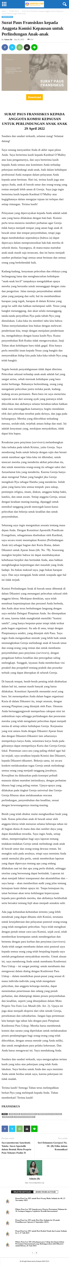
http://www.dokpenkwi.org (34, 1183)
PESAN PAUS (14, 11)
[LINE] (34, 47)
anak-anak (14, 1114)
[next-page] (36, 1252)
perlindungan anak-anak (50, 1114)
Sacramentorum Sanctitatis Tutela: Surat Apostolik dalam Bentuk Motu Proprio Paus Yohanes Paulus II (16, 1147)
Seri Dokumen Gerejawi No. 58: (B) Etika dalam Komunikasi (52, 1146)
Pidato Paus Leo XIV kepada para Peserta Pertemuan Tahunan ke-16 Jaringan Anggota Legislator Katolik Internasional (41, 1210)
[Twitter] (12, 47)
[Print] (27, 47)
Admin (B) (8, 39)
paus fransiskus (29, 1114)
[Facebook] (5, 47)
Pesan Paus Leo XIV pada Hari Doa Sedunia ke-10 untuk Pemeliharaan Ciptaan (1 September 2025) (37, 1221)
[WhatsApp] (19, 47)
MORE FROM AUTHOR (46, 1192)
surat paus (7, 1117)
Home (4, 11)
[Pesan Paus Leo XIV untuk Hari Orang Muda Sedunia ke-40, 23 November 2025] (8, 1201)
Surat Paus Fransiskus (24, 1117)
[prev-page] (32, 1252)
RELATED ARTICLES (22, 1192)
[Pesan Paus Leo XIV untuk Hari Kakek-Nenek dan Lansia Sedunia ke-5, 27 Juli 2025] (8, 1233)
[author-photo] (34, 1167)
